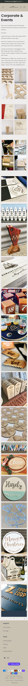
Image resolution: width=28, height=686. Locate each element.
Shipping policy (15, 682)
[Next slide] (17, 618)
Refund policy (12, 677)
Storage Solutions (7, 651)
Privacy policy (20, 677)
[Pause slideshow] (25, 618)
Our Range (5, 631)
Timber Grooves (13, 676)
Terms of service (9, 680)
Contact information (19, 680)
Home (4, 647)
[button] (3, 7)
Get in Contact (6, 627)
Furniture (5, 644)
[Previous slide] (10, 618)
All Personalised (7, 640)
